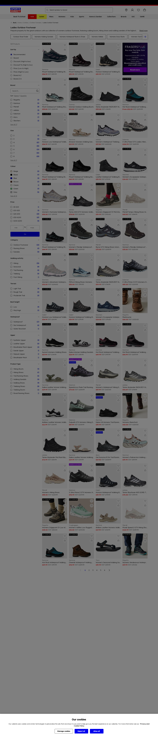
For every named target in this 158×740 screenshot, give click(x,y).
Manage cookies (63, 731)
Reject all (81, 731)
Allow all (96, 731)
